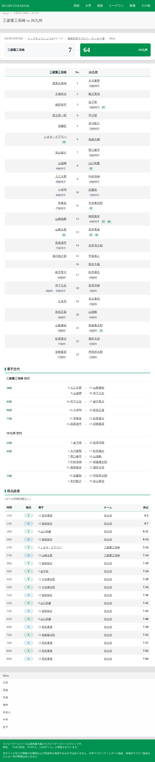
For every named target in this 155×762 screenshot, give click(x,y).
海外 (5, 704)
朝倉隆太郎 (95, 325)
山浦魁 (92, 311)
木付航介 (94, 123)
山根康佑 (61, 325)
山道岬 (62, 163)
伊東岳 (62, 203)
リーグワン (116, 5)
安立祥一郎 (59, 115)
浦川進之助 (59, 256)
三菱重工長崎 (58, 72)
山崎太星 (61, 229)
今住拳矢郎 (95, 203)
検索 (132, 5)
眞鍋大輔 (94, 139)
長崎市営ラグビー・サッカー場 (86, 38)
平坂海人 (94, 256)
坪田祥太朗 (95, 351)
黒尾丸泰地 (59, 83)
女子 (5, 727)
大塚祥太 (61, 93)
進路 (100, 5)
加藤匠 (62, 125)
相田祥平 (61, 104)
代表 (5, 697)
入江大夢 (61, 176)
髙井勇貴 (94, 229)
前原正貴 (61, 311)
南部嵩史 (94, 216)
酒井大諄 (94, 338)
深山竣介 (61, 152)
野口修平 (94, 150)
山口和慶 (94, 163)
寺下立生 (61, 285)
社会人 (7, 712)
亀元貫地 (94, 93)
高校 (77, 5)
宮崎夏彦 (61, 351)
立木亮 (62, 301)
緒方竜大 (61, 272)
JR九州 (93, 72)
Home (6, 13)
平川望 (92, 115)
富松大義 (94, 264)
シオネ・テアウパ (55, 136)
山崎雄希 (61, 218)
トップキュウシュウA (40, 38)
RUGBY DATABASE (15, 5)
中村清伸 (94, 176)
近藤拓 (92, 189)
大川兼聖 (94, 80)
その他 (145, 5)
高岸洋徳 (94, 285)
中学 (5, 719)
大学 (88, 5)
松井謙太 (94, 272)
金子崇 (92, 102)
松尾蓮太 (61, 338)
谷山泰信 (94, 298)
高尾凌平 (61, 242)
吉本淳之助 (95, 245)
